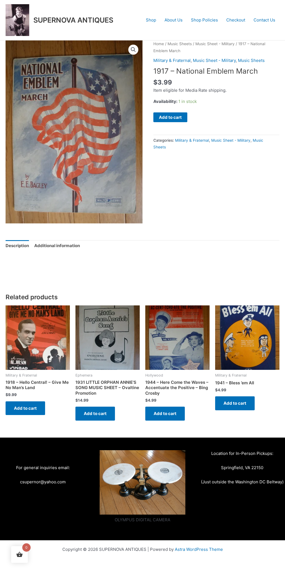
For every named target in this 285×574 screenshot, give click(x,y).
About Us (173, 20)
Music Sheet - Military (215, 44)
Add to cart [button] (25, 408)
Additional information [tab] (57, 245)
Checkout (235, 20)
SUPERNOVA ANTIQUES (73, 20)
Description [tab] (17, 245)
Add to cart (170, 117)
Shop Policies (204, 20)
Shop (151, 20)
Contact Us (264, 20)
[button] (133, 50)
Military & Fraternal (172, 60)
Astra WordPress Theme (199, 549)
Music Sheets (180, 44)
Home (158, 44)
